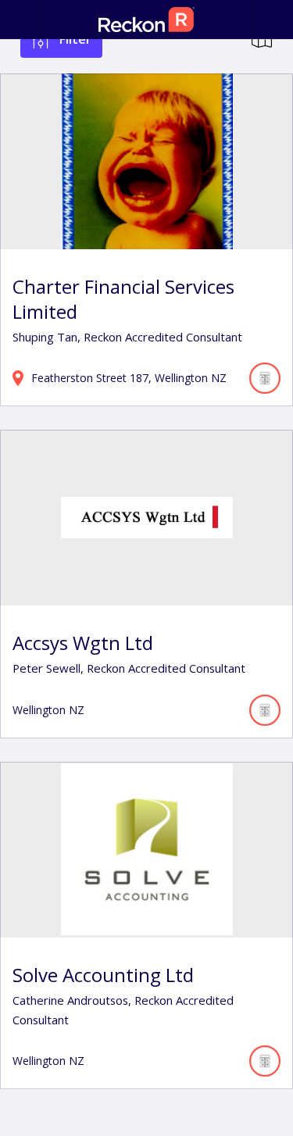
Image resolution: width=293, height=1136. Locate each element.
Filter (75, 39)
